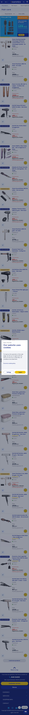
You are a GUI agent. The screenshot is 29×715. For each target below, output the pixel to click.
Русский (9, 342)
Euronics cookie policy (9, 363)
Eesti (4, 342)
